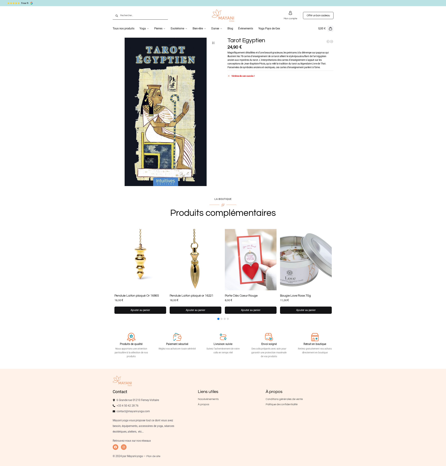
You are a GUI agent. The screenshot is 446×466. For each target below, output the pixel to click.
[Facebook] (115, 447)
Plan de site (153, 456)
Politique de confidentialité (282, 404)
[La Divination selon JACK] (328, 41)
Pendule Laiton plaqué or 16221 (192, 295)
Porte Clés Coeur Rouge (241, 295)
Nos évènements (208, 399)
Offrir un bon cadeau (318, 15)
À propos (203, 404)
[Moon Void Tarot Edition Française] (331, 41)
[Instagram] (124, 447)
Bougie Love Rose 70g (295, 295)
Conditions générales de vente (284, 399)
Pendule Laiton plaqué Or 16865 (136, 295)
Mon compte (290, 18)
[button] (325, 28)
